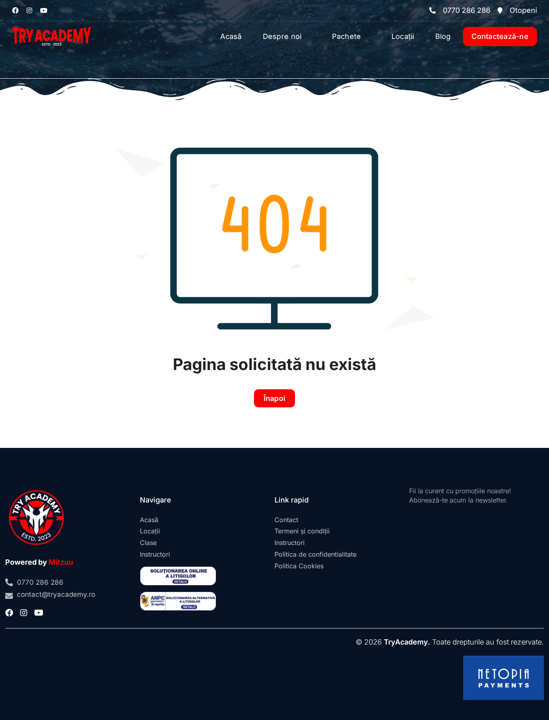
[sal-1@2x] (178, 595)
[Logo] (51, 25)
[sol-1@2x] (178, 569)
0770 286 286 (466, 10)
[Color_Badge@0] (36, 490)
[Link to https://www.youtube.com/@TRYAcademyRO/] (43, 10)
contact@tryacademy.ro (56, 594)
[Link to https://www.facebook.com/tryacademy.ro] (15, 10)
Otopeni (523, 10)
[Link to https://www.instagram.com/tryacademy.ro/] (29, 10)
